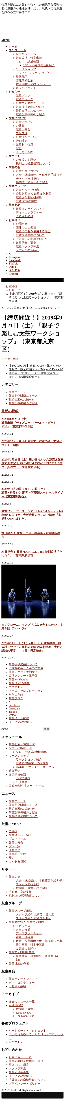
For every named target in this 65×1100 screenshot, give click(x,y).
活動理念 (21, 140)
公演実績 (21, 782)
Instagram (14, 708)
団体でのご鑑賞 (26, 227)
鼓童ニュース (24, 99)
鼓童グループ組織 (27, 189)
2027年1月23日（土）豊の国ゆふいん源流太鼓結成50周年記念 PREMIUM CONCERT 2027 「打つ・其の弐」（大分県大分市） (32, 463)
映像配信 (21, 76)
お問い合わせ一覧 (20, 1057)
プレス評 (21, 133)
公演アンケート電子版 (23, 675)
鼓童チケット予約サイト (24, 671)
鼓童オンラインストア (30, 208)
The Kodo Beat (25, 1015)
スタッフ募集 (17, 1068)
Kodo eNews (23, 1012)
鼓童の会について (27, 170)
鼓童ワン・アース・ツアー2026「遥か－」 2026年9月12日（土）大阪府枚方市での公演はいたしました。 (32, 515)
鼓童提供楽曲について (30, 106)
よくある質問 (24, 152)
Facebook (14, 705)
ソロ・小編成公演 (27, 61)
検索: (4, 728)
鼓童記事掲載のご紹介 (30, 114)
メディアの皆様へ (27, 250)
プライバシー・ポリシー (24, 1083)
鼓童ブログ (23, 95)
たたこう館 (16, 694)
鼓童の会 (14, 876)
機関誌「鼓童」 (26, 1009)
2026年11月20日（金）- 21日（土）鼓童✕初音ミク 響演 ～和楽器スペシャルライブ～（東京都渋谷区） (32, 492)
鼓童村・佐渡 (24, 144)
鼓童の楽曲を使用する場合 (33, 231)
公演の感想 (23, 778)
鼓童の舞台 (23, 129)
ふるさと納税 (24, 216)
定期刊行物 (16, 1005)
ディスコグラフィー (29, 212)
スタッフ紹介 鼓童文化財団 (33, 918)
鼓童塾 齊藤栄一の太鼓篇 (32, 763)
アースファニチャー (29, 933)
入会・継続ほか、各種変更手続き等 (39, 174)
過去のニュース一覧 (22, 1001)
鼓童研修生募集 (26, 242)
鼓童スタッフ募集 (27, 246)
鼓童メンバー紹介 (27, 137)
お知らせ (53, 307)
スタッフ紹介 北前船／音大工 (35, 914)
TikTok (13, 711)
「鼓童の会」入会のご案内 (26, 668)
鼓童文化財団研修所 (29, 197)
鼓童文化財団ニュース (30, 103)
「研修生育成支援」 (22, 891)
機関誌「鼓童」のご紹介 (32, 182)
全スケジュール (26, 54)
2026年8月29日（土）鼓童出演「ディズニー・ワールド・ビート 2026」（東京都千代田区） (28, 422)
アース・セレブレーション (26, 690)
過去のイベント (26, 87)
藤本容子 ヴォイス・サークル (35, 766)
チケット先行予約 (27, 178)
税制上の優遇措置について (33, 163)
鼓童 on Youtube (18, 679)
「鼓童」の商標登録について (34, 238)
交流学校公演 (24, 80)
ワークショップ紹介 (36, 72)
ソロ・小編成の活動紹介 (39, 65)
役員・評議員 (24, 937)
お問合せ (21, 223)
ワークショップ (26, 69)
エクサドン (16, 687)
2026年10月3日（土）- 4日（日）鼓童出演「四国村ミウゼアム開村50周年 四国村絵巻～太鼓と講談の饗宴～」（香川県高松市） (32, 647)
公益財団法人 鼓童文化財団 (33, 193)
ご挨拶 (20, 125)
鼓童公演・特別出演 (29, 57)
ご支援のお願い (26, 159)
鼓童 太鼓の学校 (26, 201)
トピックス (23, 925)
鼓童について (24, 121)
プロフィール (17, 838)
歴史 (19, 148)
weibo (12, 714)
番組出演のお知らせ (29, 110)
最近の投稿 (10, 411)
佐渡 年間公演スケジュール (33, 84)
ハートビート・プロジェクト (27, 1030)
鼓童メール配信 (19, 718)
